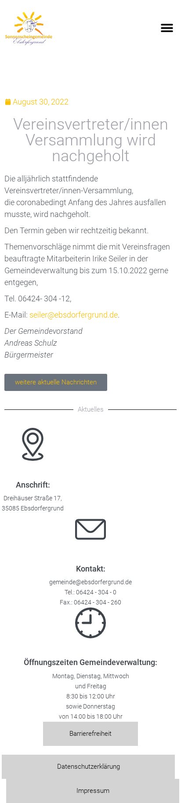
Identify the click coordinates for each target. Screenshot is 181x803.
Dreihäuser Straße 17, (33, 498)
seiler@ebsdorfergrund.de (73, 314)
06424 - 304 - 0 (96, 592)
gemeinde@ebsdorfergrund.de (90, 582)
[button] (167, 28)
